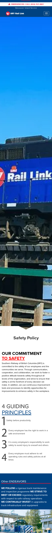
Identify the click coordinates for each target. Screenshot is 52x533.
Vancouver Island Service (26, 8)
